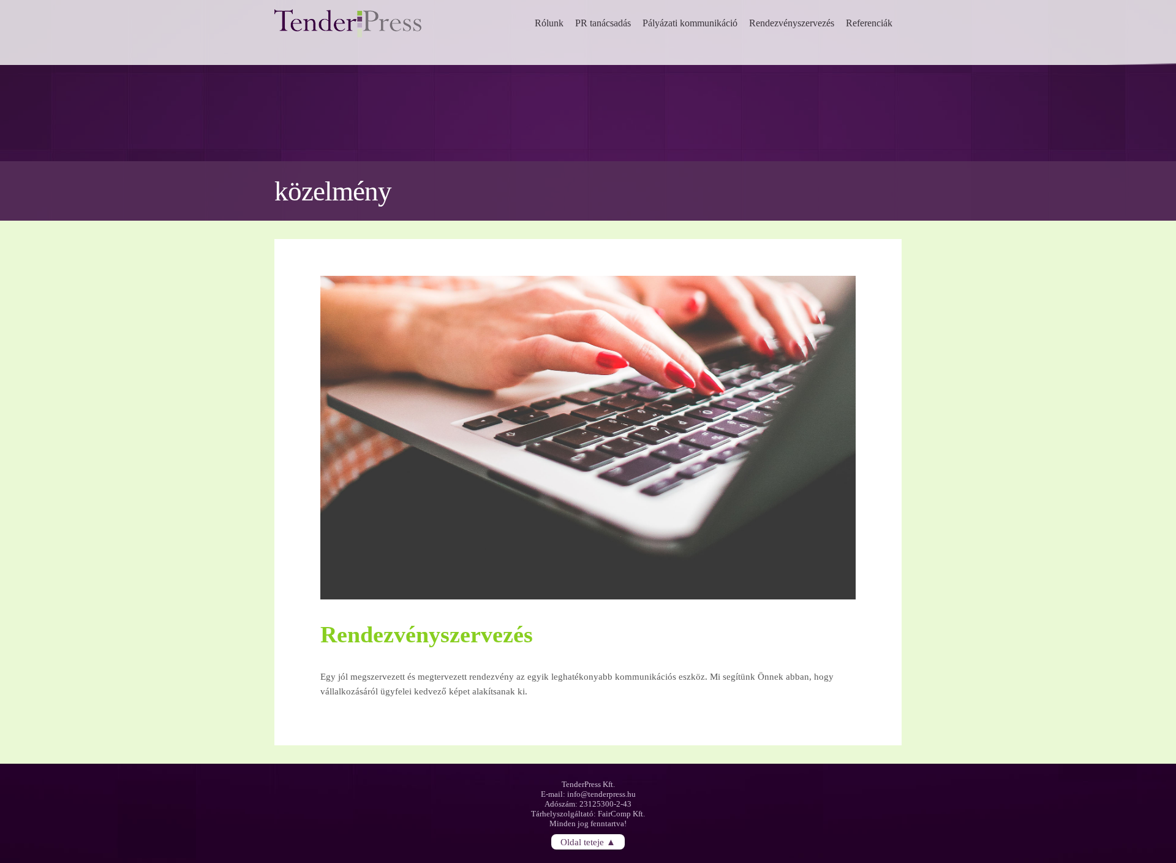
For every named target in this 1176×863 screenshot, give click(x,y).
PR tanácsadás (603, 23)
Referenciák (869, 23)
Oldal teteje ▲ (588, 841)
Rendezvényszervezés (791, 23)
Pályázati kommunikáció (690, 23)
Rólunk (549, 23)
